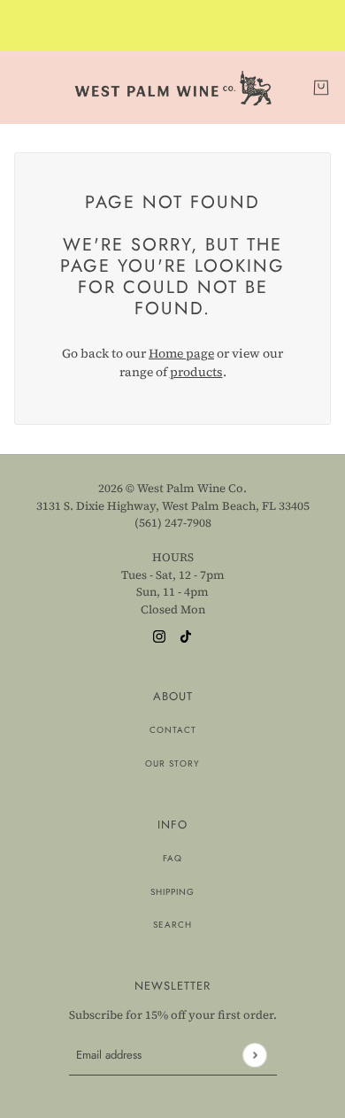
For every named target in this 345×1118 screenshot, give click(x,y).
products (196, 372)
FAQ (172, 858)
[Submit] (254, 1055)
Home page (181, 353)
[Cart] (321, 87)
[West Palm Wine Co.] (173, 88)
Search (172, 924)
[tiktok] (185, 635)
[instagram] (159, 635)
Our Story (172, 763)
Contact (173, 729)
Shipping (172, 891)
